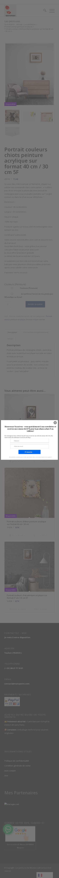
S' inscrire (29, 452)
